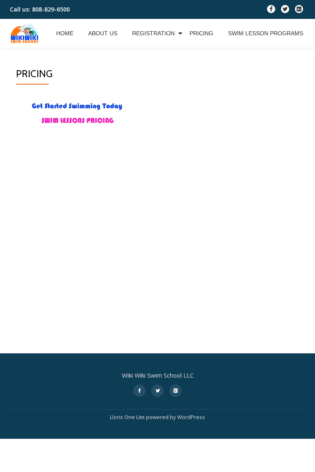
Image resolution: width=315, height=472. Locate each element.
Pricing (201, 33)
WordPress (191, 417)
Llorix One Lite (128, 417)
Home (64, 33)
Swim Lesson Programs (265, 33)
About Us (102, 33)
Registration (153, 33)
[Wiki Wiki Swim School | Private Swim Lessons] (26, 33)
